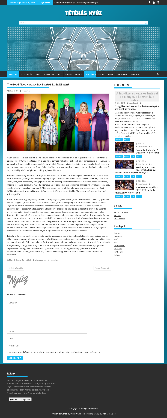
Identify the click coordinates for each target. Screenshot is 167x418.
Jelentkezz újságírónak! (20, 399)
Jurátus (117, 233)
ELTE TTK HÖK (121, 212)
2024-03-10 (142, 161)
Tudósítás (49, 74)
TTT (59, 74)
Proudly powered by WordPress (66, 413)
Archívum (122, 74)
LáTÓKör (118, 248)
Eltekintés (27, 74)
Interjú (78, 74)
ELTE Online (119, 218)
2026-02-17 (120, 103)
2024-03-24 (142, 144)
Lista (110, 74)
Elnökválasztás (16, 268)
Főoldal (13, 74)
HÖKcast (135, 74)
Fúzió (68, 74)
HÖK (38, 74)
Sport (101, 74)
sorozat (44, 260)
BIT (115, 242)
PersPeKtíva (119, 245)
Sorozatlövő (26, 260)
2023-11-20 (142, 181)
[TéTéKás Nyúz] (83, 69)
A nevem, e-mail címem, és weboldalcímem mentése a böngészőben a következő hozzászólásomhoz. (55, 352)
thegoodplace (53, 260)
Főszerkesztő (133, 103)
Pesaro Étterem (101, 268)
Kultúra (90, 74)
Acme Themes (109, 413)
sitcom (37, 260)
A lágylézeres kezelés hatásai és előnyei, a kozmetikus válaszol (137, 97)
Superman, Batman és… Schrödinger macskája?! (76, 2)
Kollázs (117, 255)
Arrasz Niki (26, 91)
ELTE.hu (117, 215)
